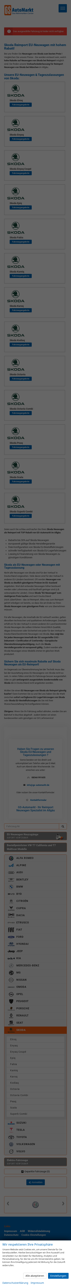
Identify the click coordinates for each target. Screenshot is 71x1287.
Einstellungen (58, 1275)
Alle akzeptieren (35, 1275)
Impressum (37, 1282)
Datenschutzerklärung (15, 1282)
